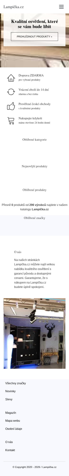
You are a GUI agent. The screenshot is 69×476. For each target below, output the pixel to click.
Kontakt (10, 450)
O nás (9, 442)
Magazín (10, 412)
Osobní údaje (13, 428)
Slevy (8, 399)
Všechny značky (15, 383)
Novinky (10, 391)
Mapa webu (12, 420)
